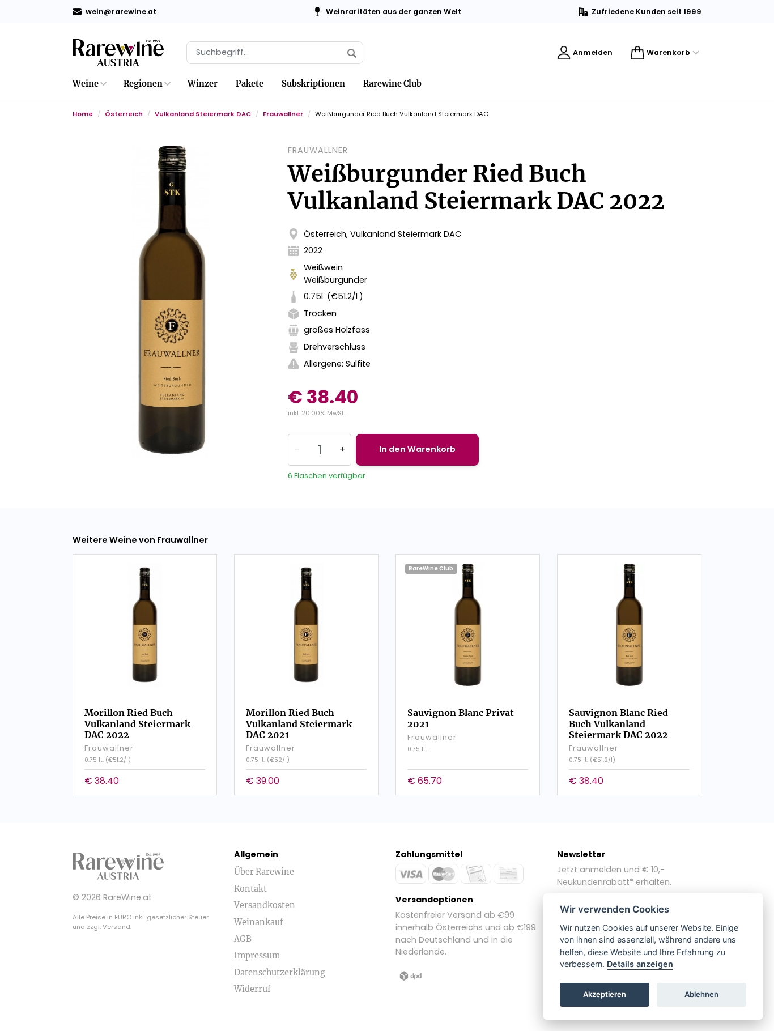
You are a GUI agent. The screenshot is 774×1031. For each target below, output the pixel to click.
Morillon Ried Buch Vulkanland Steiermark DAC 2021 (299, 723)
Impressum (257, 956)
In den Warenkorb (417, 449)
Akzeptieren (604, 994)
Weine (86, 84)
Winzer (203, 84)
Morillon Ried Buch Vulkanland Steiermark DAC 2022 (137, 723)
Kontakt (250, 889)
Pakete (249, 84)
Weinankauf (258, 922)
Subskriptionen (313, 84)
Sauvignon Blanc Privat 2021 (460, 718)
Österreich (124, 113)
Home (83, 113)
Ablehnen (701, 994)
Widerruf (252, 989)
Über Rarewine (264, 872)
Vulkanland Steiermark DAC (203, 113)
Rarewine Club (392, 84)
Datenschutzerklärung (279, 973)
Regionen (143, 84)
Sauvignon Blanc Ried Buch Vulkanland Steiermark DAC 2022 (618, 723)
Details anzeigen (640, 964)
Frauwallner (283, 113)
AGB (243, 939)
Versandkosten (264, 905)
